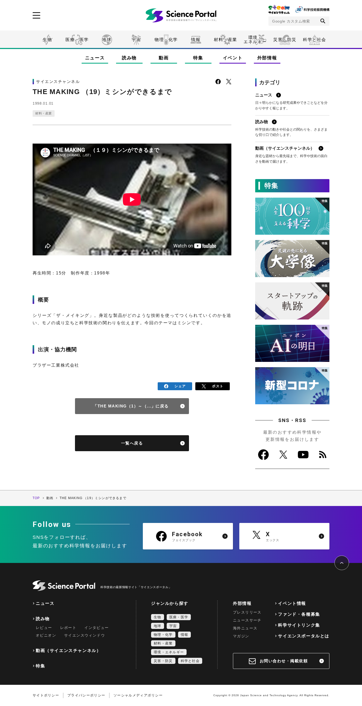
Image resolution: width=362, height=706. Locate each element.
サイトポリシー (46, 695)
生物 (47, 39)
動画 (164, 57)
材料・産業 (225, 39)
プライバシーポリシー (86, 695)
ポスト (217, 386)
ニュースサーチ (247, 620)
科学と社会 (314, 39)
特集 (198, 57)
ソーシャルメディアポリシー (138, 695)
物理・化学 (166, 39)
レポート (68, 627)
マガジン (241, 636)
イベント (233, 57)
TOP (36, 498)
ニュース (95, 57)
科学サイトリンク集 (299, 625)
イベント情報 (292, 603)
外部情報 (267, 57)
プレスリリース (247, 612)
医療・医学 (77, 39)
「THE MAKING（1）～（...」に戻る (131, 406)
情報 (195, 39)
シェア (180, 386)
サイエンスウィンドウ (84, 635)
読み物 (129, 57)
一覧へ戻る (132, 443)
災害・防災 (285, 39)
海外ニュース (245, 628)
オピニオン (46, 635)
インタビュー (96, 627)
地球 (106, 39)
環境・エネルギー (169, 652)
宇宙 (136, 39)
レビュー (44, 627)
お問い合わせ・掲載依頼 (284, 661)
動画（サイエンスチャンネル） (68, 650)
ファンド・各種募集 (299, 614)
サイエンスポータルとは (303, 636)
